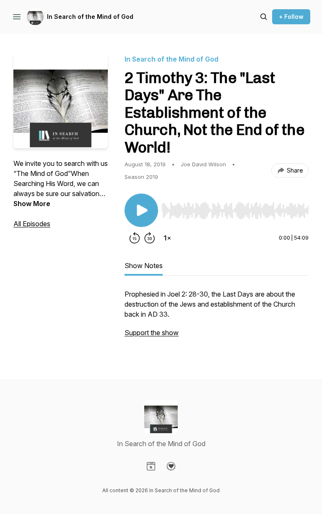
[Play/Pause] (141, 210)
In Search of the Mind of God (90, 16)
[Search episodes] (263, 17)
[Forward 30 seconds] (150, 238)
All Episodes (31, 224)
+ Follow (291, 16)
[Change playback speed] (167, 238)
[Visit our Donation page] (171, 466)
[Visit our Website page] (151, 466)
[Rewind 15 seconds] (134, 238)
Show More (31, 203)
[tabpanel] (217, 317)
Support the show (152, 332)
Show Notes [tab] (144, 265)
